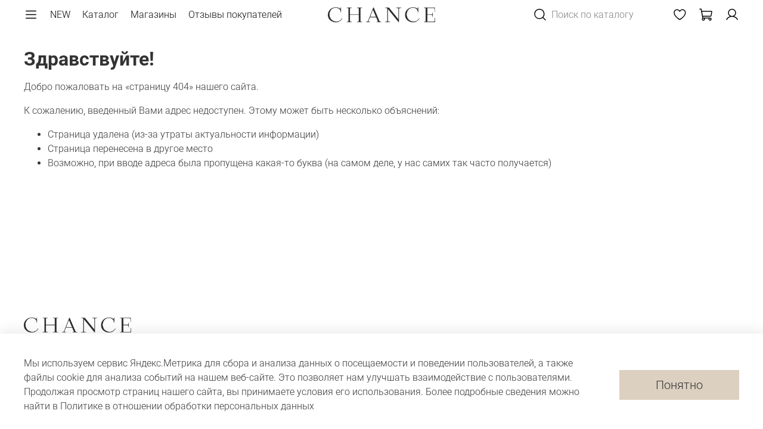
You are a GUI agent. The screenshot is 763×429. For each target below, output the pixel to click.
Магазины (153, 14)
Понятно (679, 385)
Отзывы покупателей (235, 14)
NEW (60, 14)
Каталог (100, 14)
